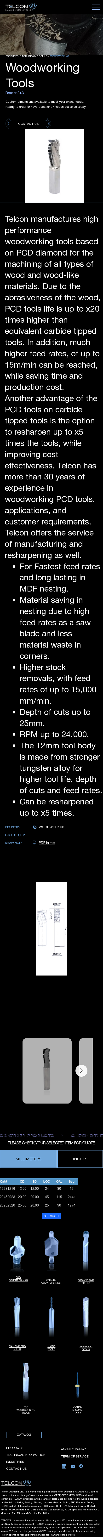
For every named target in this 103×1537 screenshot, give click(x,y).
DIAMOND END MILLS (17, 1347)
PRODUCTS (14, 1448)
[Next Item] (81, 1071)
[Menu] (96, 7)
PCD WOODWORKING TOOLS (26, 1410)
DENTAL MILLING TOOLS (77, 1409)
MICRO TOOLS (51, 1347)
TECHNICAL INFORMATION (26, 1455)
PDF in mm (47, 843)
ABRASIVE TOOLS (86, 1348)
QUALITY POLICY (73, 1449)
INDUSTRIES (15, 1461)
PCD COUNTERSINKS (18, 1278)
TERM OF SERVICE (75, 1456)
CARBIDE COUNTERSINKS (51, 1281)
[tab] (28, 1159)
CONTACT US (16, 1468)
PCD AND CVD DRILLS (86, 1281)
